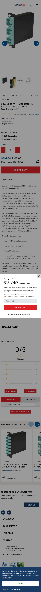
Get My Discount (20, 307)
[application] (20, 579)
